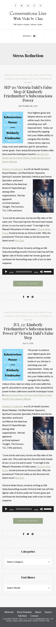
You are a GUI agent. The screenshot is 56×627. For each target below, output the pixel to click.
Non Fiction (46, 75)
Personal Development (16, 79)
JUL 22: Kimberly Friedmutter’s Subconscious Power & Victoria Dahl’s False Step (28, 331)
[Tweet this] (28, 297)
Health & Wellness (29, 75)
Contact (34, 615)
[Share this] (23, 297)
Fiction (15, 75)
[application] (28, 272)
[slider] (48, 271)
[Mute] (41, 271)
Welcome (9, 612)
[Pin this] (32, 297)
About (38, 612)
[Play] (6, 271)
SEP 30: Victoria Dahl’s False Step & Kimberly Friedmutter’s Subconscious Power (28, 94)
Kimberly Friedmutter (12, 169)
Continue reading (28, 283)
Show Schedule (24, 612)
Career (7, 75)
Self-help (34, 79)
